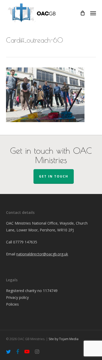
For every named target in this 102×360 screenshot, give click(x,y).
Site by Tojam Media (63, 339)
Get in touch (53, 176)
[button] (93, 13)
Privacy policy (17, 297)
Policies (12, 304)
